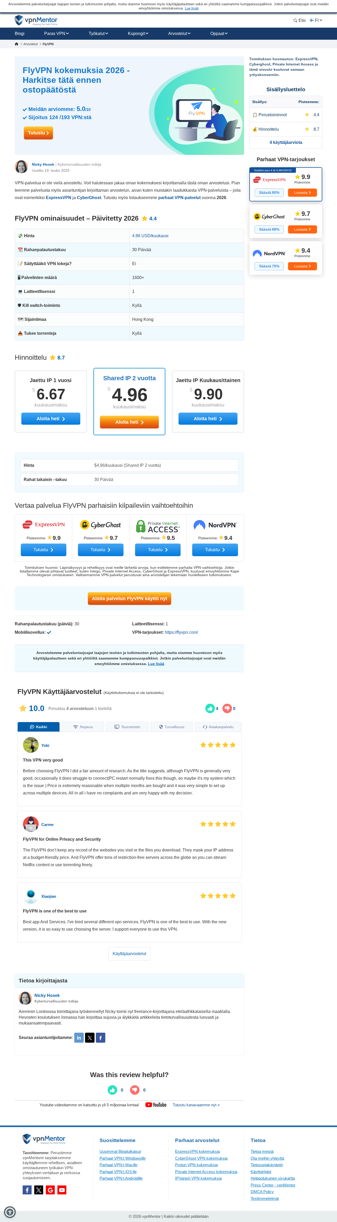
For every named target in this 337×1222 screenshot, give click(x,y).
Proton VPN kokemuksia (196, 1165)
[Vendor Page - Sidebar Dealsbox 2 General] (286, 221)
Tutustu (37, 132)
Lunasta (301, 192)
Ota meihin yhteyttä (267, 1158)
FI (317, 20)
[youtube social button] (61, 1189)
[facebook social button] (27, 1189)
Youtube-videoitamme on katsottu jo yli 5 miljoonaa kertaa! (89, 1105)
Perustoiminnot (273, 115)
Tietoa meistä (262, 1151)
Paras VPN (54, 33)
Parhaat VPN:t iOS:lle (118, 1171)
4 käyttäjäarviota (286, 142)
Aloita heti (127, 422)
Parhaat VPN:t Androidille (121, 1178)
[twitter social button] (38, 1189)
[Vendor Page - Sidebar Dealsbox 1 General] (286, 184)
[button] (9, 1212)
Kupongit (136, 33)
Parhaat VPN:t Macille (118, 1165)
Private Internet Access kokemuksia (206, 1171)
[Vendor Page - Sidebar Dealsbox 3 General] (286, 258)
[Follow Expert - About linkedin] (79, 1038)
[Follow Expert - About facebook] (100, 1038)
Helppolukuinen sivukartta (273, 1178)
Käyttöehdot (261, 1171)
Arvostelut (177, 33)
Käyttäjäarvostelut (129, 953)
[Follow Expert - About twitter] (90, 1038)
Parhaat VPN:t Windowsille (123, 1158)
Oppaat (217, 33)
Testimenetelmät (265, 1198)
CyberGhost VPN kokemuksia (201, 1158)
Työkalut (97, 33)
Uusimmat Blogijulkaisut (120, 1151)
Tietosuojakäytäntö (267, 1165)
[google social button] (50, 1189)
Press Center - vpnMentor (273, 1185)
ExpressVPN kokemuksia (197, 1151)
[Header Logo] (36, 20)
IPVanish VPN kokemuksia (198, 1178)
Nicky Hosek (43, 164)
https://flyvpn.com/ (181, 632)
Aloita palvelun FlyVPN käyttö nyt (129, 598)
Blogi (19, 33)
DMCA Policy (262, 1191)
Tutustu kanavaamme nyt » (196, 1105)
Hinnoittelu (269, 129)
